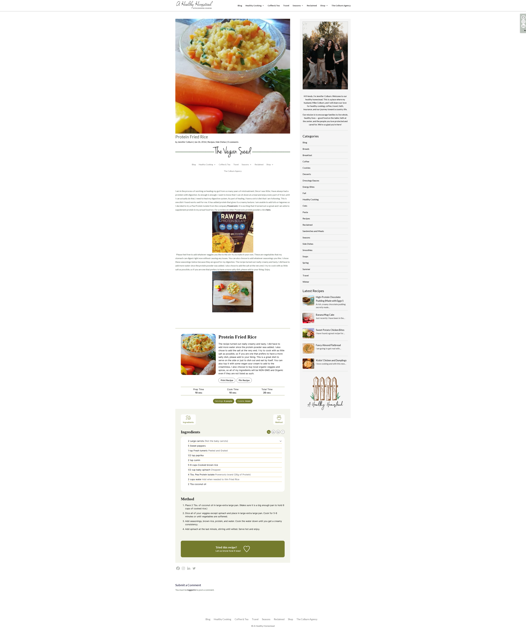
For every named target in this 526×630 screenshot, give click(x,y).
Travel (286, 6)
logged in (191, 589)
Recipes (211, 142)
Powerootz (232, 206)
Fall (304, 193)
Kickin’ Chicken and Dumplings (331, 360)
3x (278, 432)
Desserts (307, 174)
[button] (280, 441)
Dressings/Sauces (311, 180)
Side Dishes (221, 142)
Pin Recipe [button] (244, 380)
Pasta (305, 212)
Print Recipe (227, 380)
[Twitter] (194, 568)
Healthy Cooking (253, 6)
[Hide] (525, 30)
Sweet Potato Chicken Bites (330, 329)
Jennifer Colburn (185, 142)
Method (279, 422)
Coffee (306, 161)
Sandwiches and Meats (313, 231)
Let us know (222, 550)
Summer (306, 269)
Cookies (306, 167)
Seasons (297, 6)
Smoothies (307, 250)
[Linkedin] (188, 568)
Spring (306, 262)
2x (273, 432)
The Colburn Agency (341, 6)
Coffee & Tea (274, 6)
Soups (305, 256)
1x (269, 432)
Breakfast (307, 155)
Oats (305, 205)
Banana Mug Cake (325, 314)
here (268, 209)
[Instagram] (183, 568)
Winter (306, 281)
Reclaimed (312, 6)
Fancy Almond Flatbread (328, 345)
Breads (306, 149)
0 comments (233, 142)
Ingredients (188, 422)
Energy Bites (309, 186)
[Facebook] (178, 568)
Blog (240, 6)
